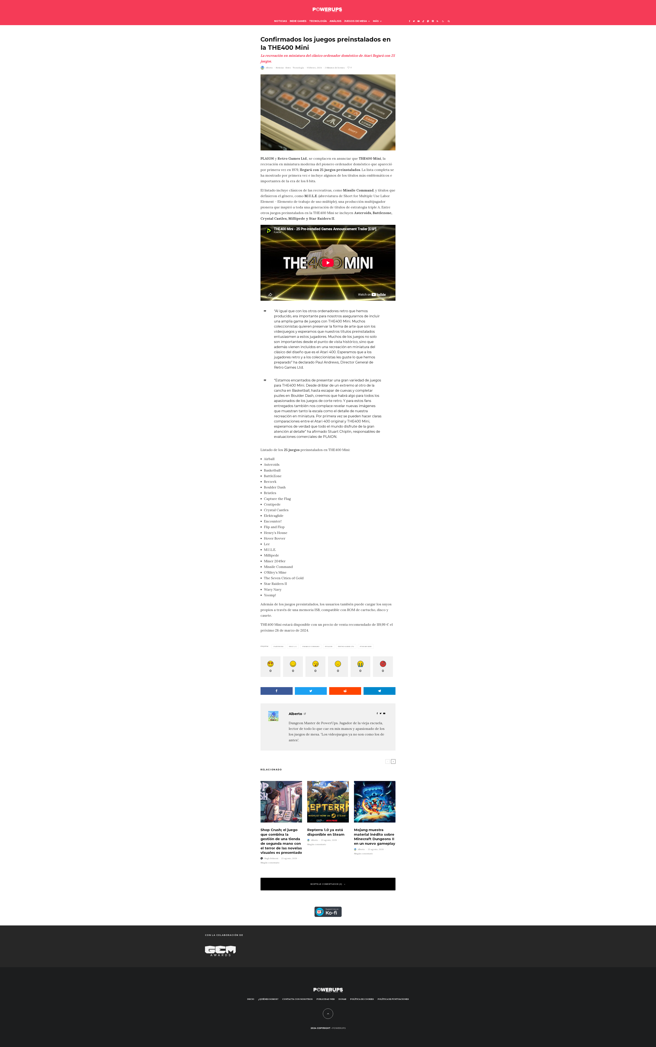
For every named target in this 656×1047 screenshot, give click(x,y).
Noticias (280, 21)
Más (376, 21)
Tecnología (318, 21)
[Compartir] (277, 691)
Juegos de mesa (355, 21)
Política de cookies (362, 999)
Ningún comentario (270, 862)
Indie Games (298, 21)
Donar (342, 999)
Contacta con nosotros (297, 999)
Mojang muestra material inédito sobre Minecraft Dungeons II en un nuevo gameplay (374, 837)
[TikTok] (423, 21)
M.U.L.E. (293, 646)
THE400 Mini (366, 646)
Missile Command (311, 646)
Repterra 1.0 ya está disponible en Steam (325, 832)
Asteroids (279, 646)
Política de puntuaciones (393, 999)
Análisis (335, 21)
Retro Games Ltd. (346, 646)
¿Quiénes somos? (268, 999)
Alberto (269, 67)
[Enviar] (345, 691)
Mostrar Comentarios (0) (326, 884)
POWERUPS (339, 1028)
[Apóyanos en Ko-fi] (328, 909)
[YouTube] (418, 21)
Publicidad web (326, 999)
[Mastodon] (428, 21)
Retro (288, 67)
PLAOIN (329, 646)
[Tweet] (311, 691)
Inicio (250, 999)
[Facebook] (410, 21)
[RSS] (437, 21)
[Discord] (432, 21)
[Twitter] (414, 21)
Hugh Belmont (271, 858)
